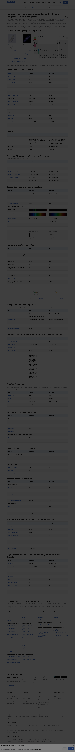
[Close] (67, 365)
